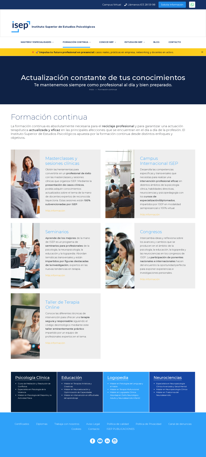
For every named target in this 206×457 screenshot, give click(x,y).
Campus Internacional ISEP (159, 161)
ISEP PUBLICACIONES (121, 428)
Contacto (93, 428)
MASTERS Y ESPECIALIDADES (36, 42)
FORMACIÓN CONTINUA (75, 42)
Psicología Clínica (32, 377)
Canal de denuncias (180, 423)
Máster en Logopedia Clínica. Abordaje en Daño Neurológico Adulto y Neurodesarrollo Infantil (125, 395)
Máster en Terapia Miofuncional (124, 389)
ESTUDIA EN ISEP (133, 42)
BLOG (156, 42)
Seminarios (57, 231)
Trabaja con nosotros (66, 423)
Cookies (76, 428)
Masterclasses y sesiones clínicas (62, 161)
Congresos (151, 231)
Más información (55, 210)
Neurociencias (168, 377)
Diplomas (41, 423)
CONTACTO (175, 42)
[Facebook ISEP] (92, 441)
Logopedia (117, 377)
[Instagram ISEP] (114, 441)
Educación (71, 377)
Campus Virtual (111, 4)
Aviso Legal (93, 423)
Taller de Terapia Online (62, 305)
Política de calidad (118, 423)
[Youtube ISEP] (100, 441)
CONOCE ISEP (106, 42)
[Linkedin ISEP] (107, 441)
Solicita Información (172, 4)
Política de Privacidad (148, 423)
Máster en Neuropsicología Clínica (171, 389)
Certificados (22, 423)
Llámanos (141, 4)
